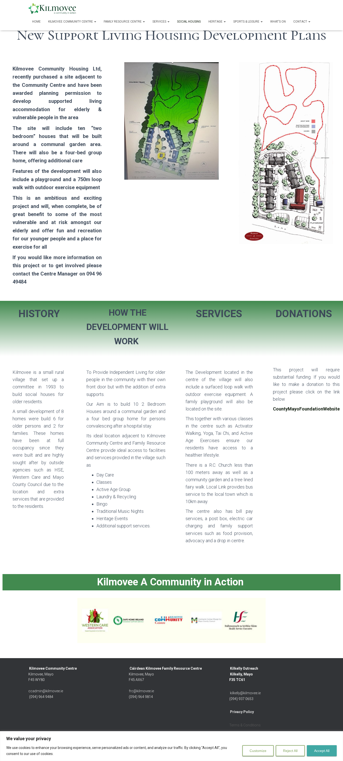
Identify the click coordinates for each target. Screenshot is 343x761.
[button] (95, 21)
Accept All (321, 751)
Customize (258, 751)
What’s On (278, 21)
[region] (171, 746)
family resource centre (123, 21)
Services (159, 21)
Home (36, 21)
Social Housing (189, 21)
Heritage (215, 21)
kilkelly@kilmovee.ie (245, 693)
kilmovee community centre (71, 21)
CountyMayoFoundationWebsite (306, 408)
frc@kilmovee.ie (141, 691)
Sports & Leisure (246, 21)
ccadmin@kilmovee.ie (45, 691)
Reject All (290, 751)
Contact (300, 21)
